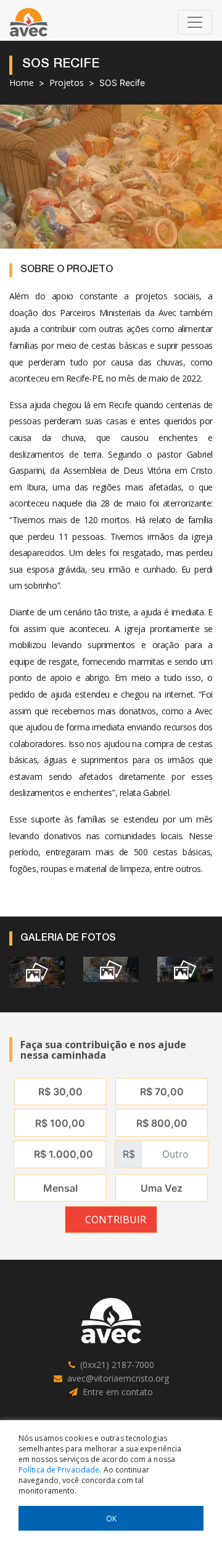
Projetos (66, 82)
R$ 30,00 (60, 1091)
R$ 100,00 (60, 1123)
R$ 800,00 (161, 1123)
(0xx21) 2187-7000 (117, 1364)
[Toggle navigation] (195, 22)
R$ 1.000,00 (63, 1154)
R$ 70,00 (162, 1091)
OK (111, 1518)
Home (21, 82)
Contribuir (115, 1219)
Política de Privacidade (58, 1469)
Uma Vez (162, 1188)
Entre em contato (118, 1392)
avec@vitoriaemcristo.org (118, 1378)
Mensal (60, 1188)
